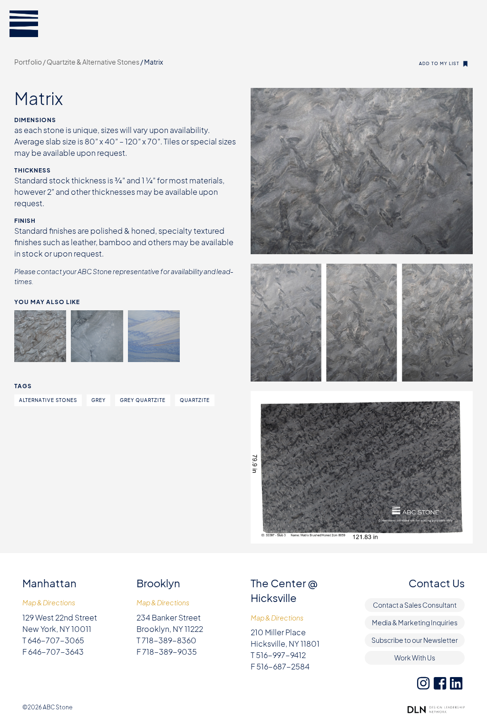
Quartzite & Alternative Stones (93, 61)
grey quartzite (143, 400)
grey (98, 400)
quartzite (195, 400)
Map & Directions (48, 603)
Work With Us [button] (414, 657)
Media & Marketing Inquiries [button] (415, 622)
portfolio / (30, 61)
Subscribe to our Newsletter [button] (414, 640)
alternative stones (48, 400)
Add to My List (439, 63)
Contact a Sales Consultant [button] (415, 605)
